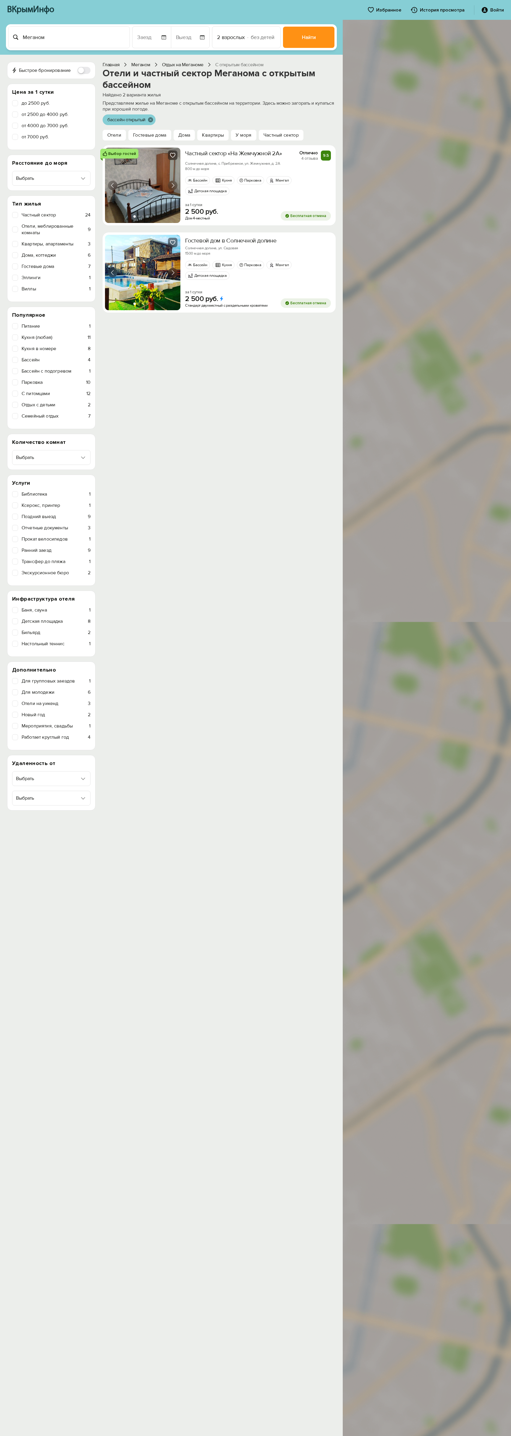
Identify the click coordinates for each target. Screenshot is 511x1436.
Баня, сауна (56, 610)
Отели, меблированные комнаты (56, 229)
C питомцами (56, 394)
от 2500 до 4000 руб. (45, 114)
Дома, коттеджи (56, 255)
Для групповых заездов (56, 681)
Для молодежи (56, 692)
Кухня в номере (56, 349)
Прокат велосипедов (56, 539)
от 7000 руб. (35, 137)
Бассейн (56, 360)
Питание (56, 326)
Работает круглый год (56, 737)
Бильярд (56, 632)
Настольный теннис (56, 644)
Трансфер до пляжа (56, 562)
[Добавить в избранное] (172, 155)
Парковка (56, 382)
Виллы (56, 289)
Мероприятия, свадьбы (56, 726)
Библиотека (56, 494)
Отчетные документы (56, 528)
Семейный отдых (56, 416)
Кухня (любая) (56, 337)
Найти (309, 37)
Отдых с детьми (56, 405)
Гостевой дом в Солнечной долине (230, 240)
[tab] (134, 216)
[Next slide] (172, 185)
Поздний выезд (56, 517)
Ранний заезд (56, 550)
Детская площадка (56, 621)
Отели (114, 135)
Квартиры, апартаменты (56, 244)
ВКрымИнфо (30, 9)
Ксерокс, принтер (56, 505)
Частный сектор (56, 215)
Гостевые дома (56, 266)
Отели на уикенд (56, 703)
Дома (184, 135)
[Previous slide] (112, 185)
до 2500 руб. (36, 103)
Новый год (56, 715)
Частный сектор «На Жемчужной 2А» (233, 153)
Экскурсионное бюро (56, 573)
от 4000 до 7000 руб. (45, 126)
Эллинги (56, 278)
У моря (243, 135)
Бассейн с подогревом (56, 371)
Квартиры (213, 135)
